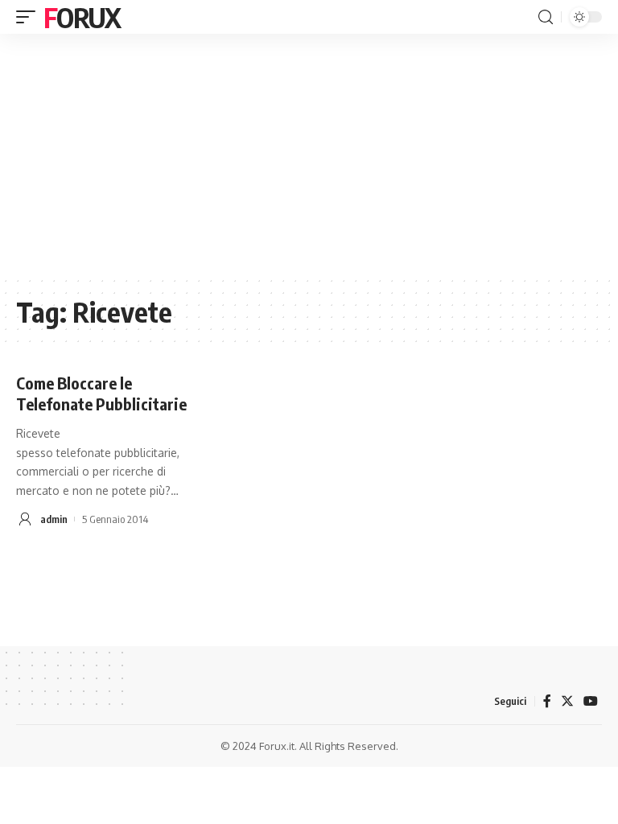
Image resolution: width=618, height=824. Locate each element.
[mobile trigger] (29, 17)
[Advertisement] (309, 154)
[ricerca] (545, 17)
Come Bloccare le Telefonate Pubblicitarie (101, 393)
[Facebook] (547, 701)
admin (54, 519)
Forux (82, 17)
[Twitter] (567, 701)
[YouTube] (590, 701)
